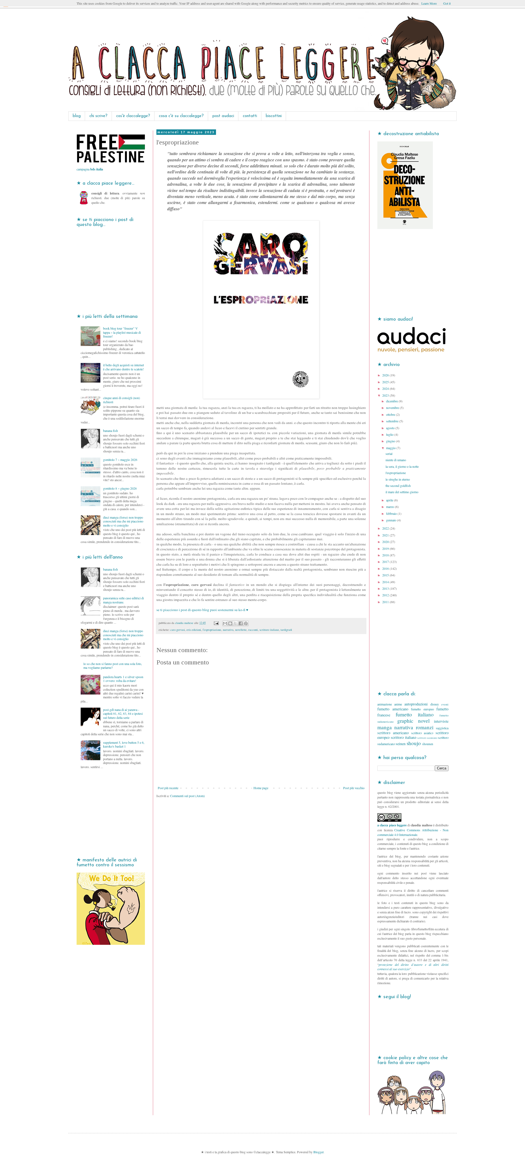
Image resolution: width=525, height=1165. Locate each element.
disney (434, 704)
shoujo (414, 743)
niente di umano (396, 460)
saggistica (442, 728)
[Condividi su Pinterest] (246, 623)
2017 (386, 561)
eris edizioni (193, 630)
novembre (393, 407)
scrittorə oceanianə (427, 738)
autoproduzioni (416, 704)
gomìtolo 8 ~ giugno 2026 (120, 488)
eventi (444, 704)
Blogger (318, 1152)
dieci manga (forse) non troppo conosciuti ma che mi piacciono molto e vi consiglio (123, 521)
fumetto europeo (422, 709)
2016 (386, 568)
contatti (250, 116)
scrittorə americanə (393, 732)
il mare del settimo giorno (402, 492)
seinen (401, 743)
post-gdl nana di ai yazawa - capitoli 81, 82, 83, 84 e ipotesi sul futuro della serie (123, 713)
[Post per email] (216, 623)
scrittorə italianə (269, 630)
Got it (447, 3)
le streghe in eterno (398, 479)
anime (398, 704)
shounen (427, 744)
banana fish (110, 430)
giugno (391, 441)
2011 (386, 602)
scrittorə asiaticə (422, 733)
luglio (390, 434)
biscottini (274, 116)
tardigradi (286, 630)
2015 (386, 575)
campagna (90, 169)
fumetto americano (392, 708)
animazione (384, 704)
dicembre (392, 401)
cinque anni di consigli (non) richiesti (121, 400)
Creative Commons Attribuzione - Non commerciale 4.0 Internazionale (412, 832)
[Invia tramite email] (225, 623)
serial (389, 453)
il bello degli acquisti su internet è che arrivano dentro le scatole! (123, 367)
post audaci (223, 116)
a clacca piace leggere (392, 825)
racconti (253, 630)
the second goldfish (398, 485)
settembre (392, 421)
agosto (390, 428)
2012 (386, 595)
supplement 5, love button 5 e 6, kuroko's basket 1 (123, 744)
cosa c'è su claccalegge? (181, 116)
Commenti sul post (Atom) (187, 796)
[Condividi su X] (235, 623)
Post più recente (168, 788)
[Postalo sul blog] (230, 623)
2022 (386, 528)
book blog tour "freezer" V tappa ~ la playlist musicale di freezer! (122, 332)
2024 (386, 388)
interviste (441, 721)
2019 (386, 548)
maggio (391, 448)
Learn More (429, 3)
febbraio (392, 513)
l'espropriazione (212, 630)
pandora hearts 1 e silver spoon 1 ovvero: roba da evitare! (123, 679)
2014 (386, 582)
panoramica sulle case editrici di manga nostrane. (123, 600)
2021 (386, 535)
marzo (390, 506)
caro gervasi (177, 630)
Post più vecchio (353, 788)
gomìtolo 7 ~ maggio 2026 (120, 459)
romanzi (424, 727)
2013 (386, 588)
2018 (386, 555)
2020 (386, 541)
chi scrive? (98, 116)
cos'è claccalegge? (133, 116)
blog (77, 116)
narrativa (228, 630)
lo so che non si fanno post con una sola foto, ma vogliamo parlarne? (112, 665)
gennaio (391, 520)
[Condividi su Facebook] (240, 623)
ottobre (391, 414)
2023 (386, 395)
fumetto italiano (415, 714)
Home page (260, 788)
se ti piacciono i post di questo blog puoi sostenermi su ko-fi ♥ (202, 609)
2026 (386, 375)
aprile (390, 500)
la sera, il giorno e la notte (402, 466)
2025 (386, 382)
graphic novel (413, 720)
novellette (241, 630)
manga (384, 727)
